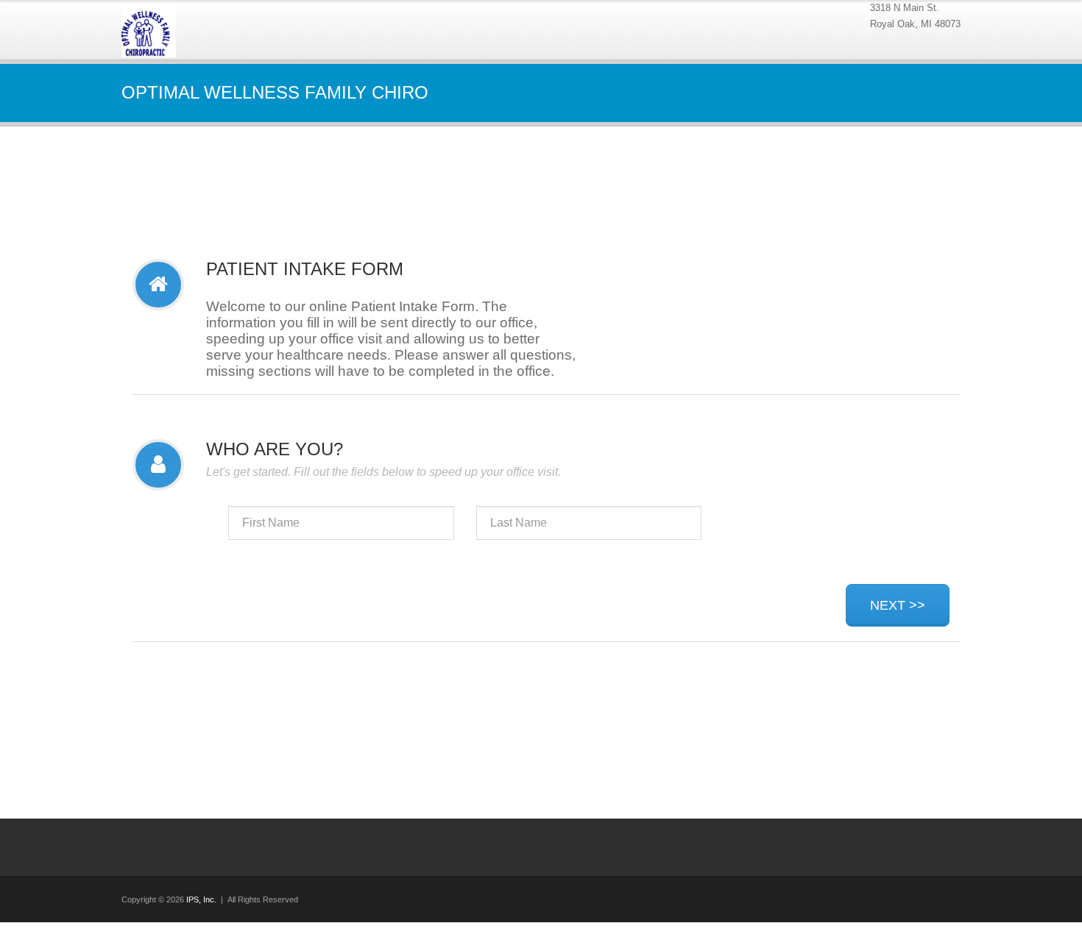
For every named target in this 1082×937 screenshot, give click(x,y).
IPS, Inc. (201, 899)
